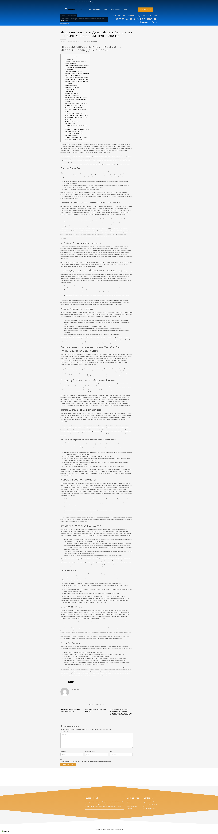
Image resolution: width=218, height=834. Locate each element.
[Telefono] (71, 2)
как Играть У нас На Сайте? (72, 87)
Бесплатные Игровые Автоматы (73, 131)
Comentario (64, 731)
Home (121, 2)
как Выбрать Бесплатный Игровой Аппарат (76, 65)
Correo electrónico (90, 751)
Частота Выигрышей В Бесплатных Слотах (76, 79)
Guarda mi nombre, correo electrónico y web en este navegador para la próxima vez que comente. (85, 761)
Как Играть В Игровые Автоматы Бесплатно (77, 129)
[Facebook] (66, 2)
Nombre (63, 751)
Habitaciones (127, 2)
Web (111, 751)
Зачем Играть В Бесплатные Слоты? (74, 107)
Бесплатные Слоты (70, 123)
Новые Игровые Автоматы (72, 85)
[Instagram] (69, 2)
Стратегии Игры (69, 91)
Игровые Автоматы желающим (73, 71)
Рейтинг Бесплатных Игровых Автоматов (76, 97)
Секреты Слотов (69, 89)
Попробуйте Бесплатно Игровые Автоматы (76, 77)
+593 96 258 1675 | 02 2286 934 (82, 2)
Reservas (134, 2)
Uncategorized (72, 16)
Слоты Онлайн (69, 59)
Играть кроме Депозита (71, 93)
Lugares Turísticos (142, 2)
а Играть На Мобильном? (72, 121)
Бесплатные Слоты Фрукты (72, 95)
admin (64, 41)
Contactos (149, 2)
